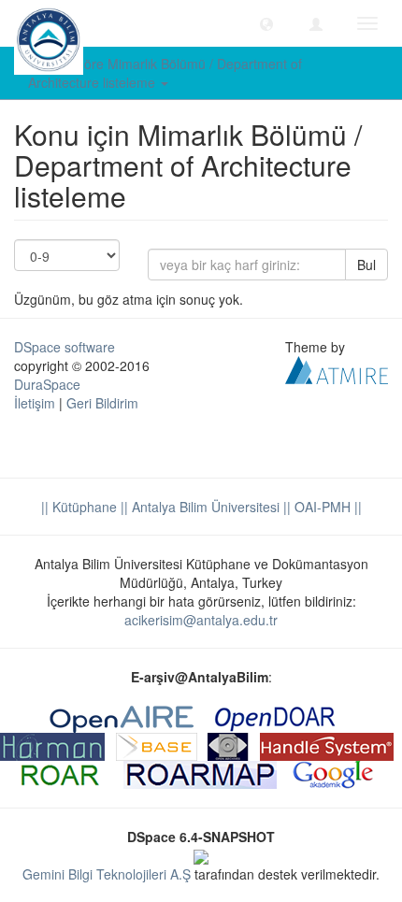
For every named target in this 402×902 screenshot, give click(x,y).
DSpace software (64, 346)
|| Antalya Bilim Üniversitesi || (204, 506)
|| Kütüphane (79, 506)
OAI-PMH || (326, 506)
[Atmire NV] (336, 368)
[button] (266, 23)
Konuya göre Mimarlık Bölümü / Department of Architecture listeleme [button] (165, 73)
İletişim (34, 403)
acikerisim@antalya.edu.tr (201, 619)
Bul (366, 264)
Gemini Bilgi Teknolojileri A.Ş (106, 874)
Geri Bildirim (102, 403)
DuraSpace (47, 384)
